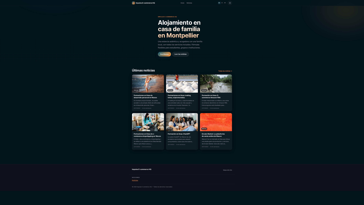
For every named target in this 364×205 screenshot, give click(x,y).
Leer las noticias (181, 54)
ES (219, 3)
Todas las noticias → (225, 71)
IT (222, 3)
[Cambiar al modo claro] (230, 3)
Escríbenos (164, 54)
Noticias (189, 3)
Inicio (182, 3)
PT (225, 3)
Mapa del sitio (227, 170)
